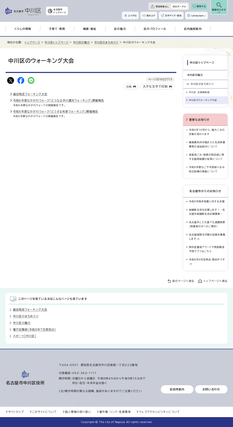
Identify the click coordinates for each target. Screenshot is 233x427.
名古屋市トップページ (59, 10)
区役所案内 (177, 389)
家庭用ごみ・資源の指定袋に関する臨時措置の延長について (206, 156)
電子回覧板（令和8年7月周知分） (34, 329)
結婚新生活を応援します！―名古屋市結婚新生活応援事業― (207, 211)
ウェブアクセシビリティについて (159, 411)
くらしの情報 (22, 28)
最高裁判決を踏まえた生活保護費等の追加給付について (207, 144)
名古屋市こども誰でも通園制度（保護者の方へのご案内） (207, 224)
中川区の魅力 (81, 42)
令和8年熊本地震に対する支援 (207, 201)
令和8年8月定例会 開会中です (207, 259)
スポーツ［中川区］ (24, 336)
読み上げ (151, 15)
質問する (201, 6)
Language (197, 15)
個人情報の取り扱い (78, 411)
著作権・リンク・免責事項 (115, 411)
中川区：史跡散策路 (199, 92)
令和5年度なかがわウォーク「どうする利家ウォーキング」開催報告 (55, 111)
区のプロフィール (155, 28)
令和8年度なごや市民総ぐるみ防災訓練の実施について (207, 169)
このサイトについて (44, 411)
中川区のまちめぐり (106, 42)
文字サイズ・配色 (173, 15)
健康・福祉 (89, 28)
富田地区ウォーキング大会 (30, 94)
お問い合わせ (211, 389)
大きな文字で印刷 (155, 86)
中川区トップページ (57, 42)
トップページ (32, 42)
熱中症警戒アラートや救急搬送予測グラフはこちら (206, 249)
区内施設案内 (193, 28)
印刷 (129, 86)
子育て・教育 (57, 28)
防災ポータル (179, 6)
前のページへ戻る (183, 281)
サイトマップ (16, 411)
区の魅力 (120, 28)
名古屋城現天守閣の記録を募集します (207, 236)
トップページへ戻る (216, 281)
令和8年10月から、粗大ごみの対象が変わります (207, 132)
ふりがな (132, 15)
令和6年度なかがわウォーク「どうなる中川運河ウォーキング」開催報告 (58, 100)
